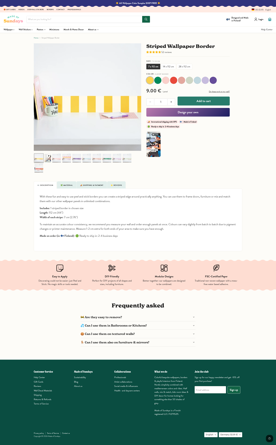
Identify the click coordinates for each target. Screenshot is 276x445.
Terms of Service (41, 403)
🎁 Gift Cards (10, 10)
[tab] (45, 185)
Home (36, 38)
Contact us (66, 433)
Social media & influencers (126, 386)
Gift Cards (38, 382)
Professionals (74, 10)
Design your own (188, 112)
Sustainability (80, 377)
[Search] (146, 19)
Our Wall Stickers (35, 10)
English (209, 434)
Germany (229, 434)
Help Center (266, 29)
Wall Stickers (25, 29)
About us (92, 29)
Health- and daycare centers (127, 390)
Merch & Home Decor (74, 29)
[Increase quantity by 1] (171, 102)
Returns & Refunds (42, 399)
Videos (21, 10)
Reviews (50, 10)
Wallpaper (8, 29)
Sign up (234, 390)
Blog (76, 382)
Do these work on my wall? (219, 91)
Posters (40, 29)
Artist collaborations (123, 382)
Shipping (38, 395)
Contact (60, 10)
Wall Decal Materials (43, 390)
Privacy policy (39, 433)
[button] (260, 9)
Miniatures (54, 29)
